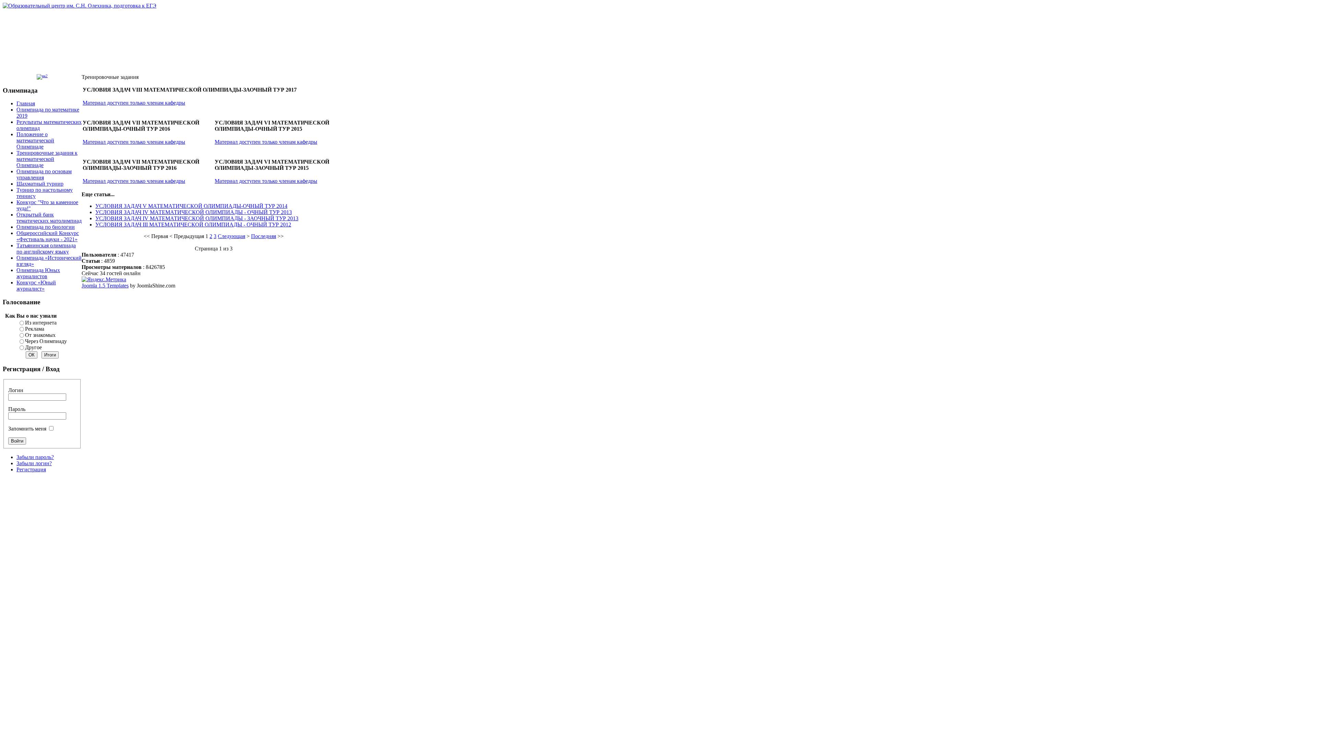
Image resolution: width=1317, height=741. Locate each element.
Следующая (231, 236)
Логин (15, 390)
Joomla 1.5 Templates (105, 286)
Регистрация (31, 469)
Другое (33, 347)
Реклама (34, 329)
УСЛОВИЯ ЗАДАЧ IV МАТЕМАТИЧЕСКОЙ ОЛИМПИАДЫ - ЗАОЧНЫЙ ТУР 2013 (196, 218)
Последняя (263, 236)
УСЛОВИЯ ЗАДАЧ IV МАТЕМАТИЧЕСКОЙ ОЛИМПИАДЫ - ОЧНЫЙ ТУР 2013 (193, 212)
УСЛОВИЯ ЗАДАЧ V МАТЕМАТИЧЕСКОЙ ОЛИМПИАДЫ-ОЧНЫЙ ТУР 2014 (191, 206)
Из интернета (41, 323)
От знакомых (40, 335)
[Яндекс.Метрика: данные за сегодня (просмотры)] (104, 280)
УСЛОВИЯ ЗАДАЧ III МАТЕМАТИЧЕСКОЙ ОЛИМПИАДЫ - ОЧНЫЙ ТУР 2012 (193, 224)
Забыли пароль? (35, 457)
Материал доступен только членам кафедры (134, 103)
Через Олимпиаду (46, 341)
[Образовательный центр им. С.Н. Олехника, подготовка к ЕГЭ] (79, 6)
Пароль (16, 409)
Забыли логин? (34, 463)
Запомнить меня (27, 429)
